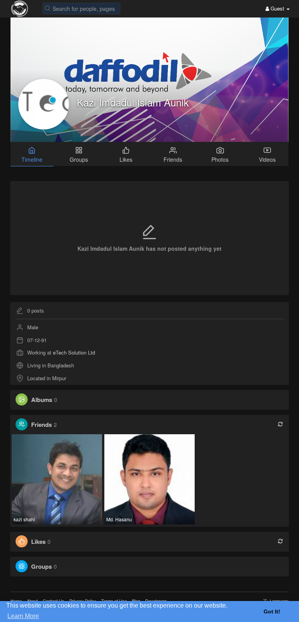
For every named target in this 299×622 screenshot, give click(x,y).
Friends (41, 424)
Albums (41, 399)
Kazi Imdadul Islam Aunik (133, 102)
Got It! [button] (272, 611)
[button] (81, 8)
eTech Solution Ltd (74, 352)
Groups (41, 566)
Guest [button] (277, 8)
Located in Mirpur (46, 378)
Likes (38, 541)
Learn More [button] (23, 616)
